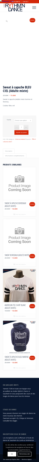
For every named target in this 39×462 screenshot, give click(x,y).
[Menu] (33, 7)
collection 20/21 (7, 141)
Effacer (34, 139)
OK (12, 454)
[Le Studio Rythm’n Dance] (16, 7)
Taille (9, 120)
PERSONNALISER (24, 454)
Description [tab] (8, 151)
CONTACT (25, 1)
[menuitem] (16, 1)
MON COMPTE (16, 1)
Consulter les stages (10, 421)
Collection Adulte (20, 139)
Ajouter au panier (21, 132)
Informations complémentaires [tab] (14, 156)
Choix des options (20, 214)
